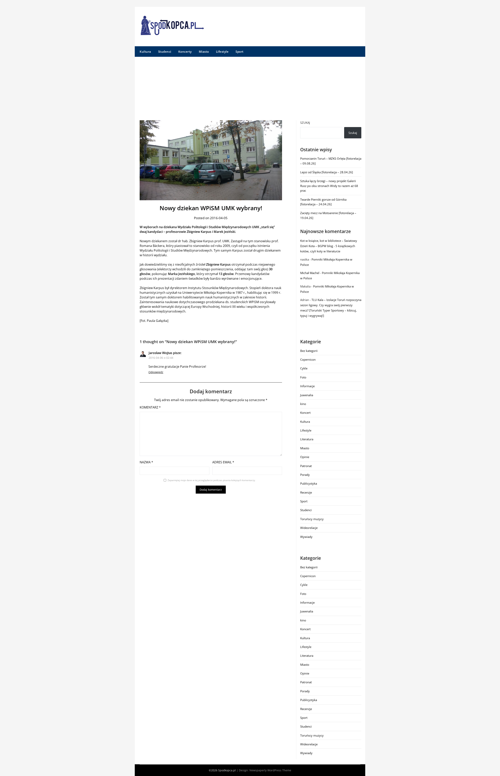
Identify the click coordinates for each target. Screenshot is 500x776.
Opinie (304, 457)
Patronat (306, 466)
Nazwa (146, 462)
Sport (240, 51)
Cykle (303, 368)
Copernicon (308, 359)
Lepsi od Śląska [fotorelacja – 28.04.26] (326, 172)
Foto (303, 377)
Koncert (305, 413)
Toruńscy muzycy (312, 519)
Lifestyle (222, 51)
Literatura (306, 439)
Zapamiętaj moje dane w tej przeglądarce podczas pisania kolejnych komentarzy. (211, 480)
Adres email (223, 462)
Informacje (307, 386)
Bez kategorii (309, 351)
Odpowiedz (155, 372)
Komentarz (150, 407)
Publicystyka (308, 483)
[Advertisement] (250, 86)
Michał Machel (309, 273)
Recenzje (306, 492)
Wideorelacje (309, 528)
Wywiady (306, 537)
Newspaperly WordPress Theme (270, 770)
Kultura (145, 51)
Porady (305, 475)
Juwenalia (306, 395)
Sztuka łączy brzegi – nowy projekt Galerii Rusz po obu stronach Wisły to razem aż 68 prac (329, 185)
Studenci (164, 51)
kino (303, 404)
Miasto (204, 51)
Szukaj (305, 123)
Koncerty (185, 51)
